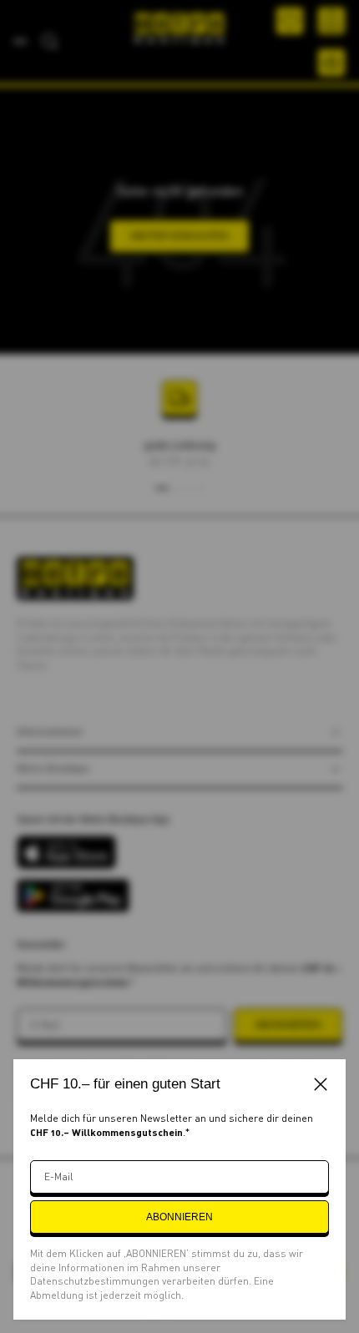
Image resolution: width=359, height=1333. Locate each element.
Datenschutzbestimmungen (96, 1281)
